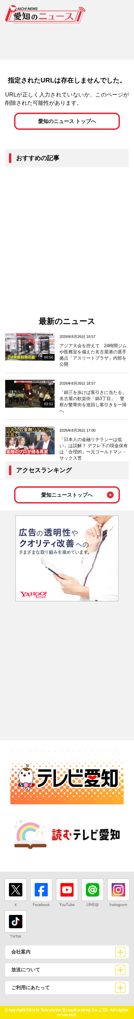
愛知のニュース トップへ (67, 121)
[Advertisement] (67, 38)
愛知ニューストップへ (67, 495)
